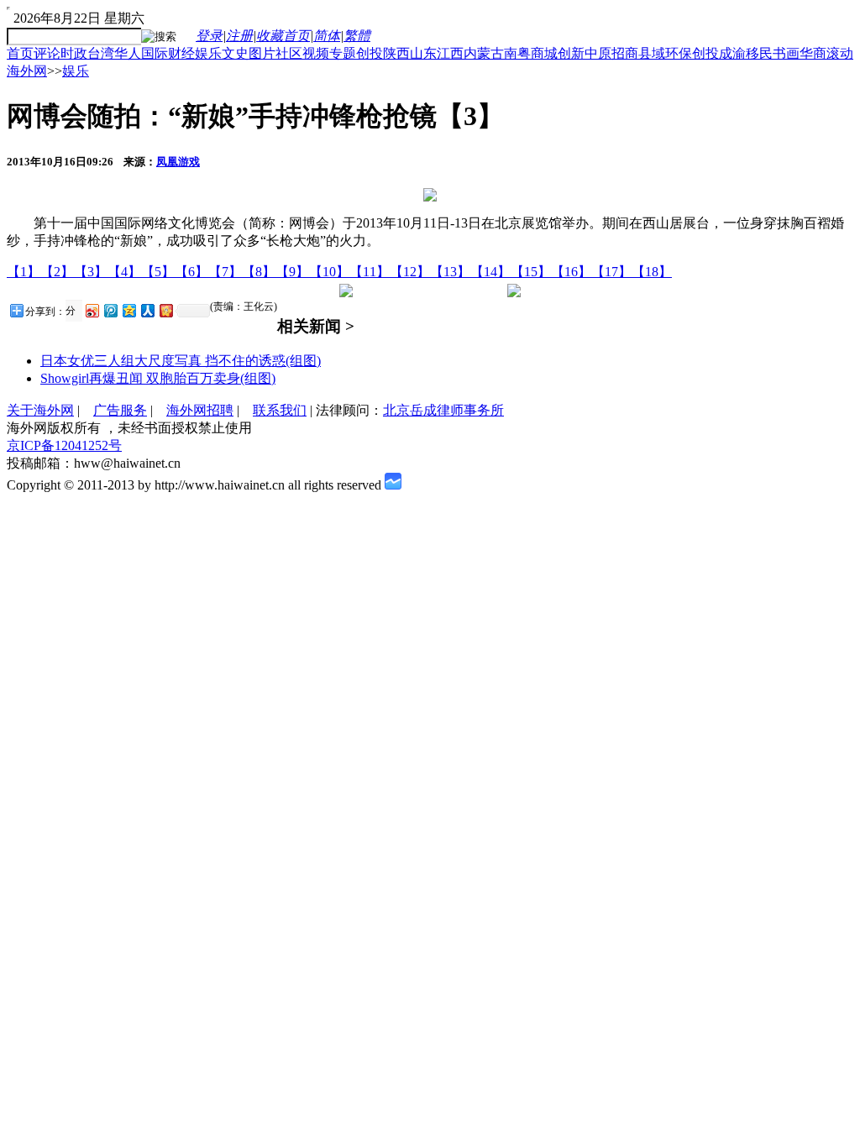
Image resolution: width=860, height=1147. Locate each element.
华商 (813, 53)
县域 (651, 53)
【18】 (652, 271)
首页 (20, 53)
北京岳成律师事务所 (443, 410)
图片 (262, 53)
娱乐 (208, 53)
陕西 (396, 53)
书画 (786, 53)
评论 (47, 53)
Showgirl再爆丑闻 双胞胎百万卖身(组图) (157, 378)
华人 (127, 53)
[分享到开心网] (165, 310)
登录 (209, 36)
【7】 (225, 271)
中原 (598, 53)
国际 (154, 53)
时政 (73, 53)
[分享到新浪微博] (91, 310)
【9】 (292, 271)
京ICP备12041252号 (64, 445)
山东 (423, 53)
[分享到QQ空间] (128, 310)
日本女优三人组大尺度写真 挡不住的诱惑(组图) (180, 361)
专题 (342, 53)
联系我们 (280, 410)
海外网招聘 (199, 410)
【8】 (258, 271)
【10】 (329, 271)
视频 (315, 53)
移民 (759, 53)
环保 (678, 53)
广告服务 (120, 410)
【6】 (191, 271)
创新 (571, 53)
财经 (181, 53)
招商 (624, 53)
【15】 (531, 271)
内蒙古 (484, 53)
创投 (369, 53)
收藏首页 (283, 36)
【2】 (57, 271)
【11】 (369, 271)
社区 (288, 53)
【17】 (611, 271)
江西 (450, 53)
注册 (239, 36)
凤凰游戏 (178, 161)
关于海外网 (40, 410)
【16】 (571, 271)
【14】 (490, 271)
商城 (544, 53)
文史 (235, 53)
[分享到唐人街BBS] (73, 311)
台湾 (100, 53)
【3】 (91, 271)
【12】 (410, 271)
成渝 (732, 53)
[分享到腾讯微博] (110, 310)
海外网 (27, 71)
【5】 (158, 271)
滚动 (839, 53)
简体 (326, 36)
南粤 (517, 53)
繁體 (356, 36)
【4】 (124, 271)
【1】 (23, 271)
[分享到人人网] (147, 310)
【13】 (450, 271)
